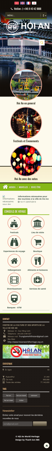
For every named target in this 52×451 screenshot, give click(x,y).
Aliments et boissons (38, 270)
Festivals (14, 232)
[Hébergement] (14, 263)
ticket (21, 400)
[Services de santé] (38, 281)
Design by (27, 439)
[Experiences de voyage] (14, 244)
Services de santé (37, 288)
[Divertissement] (14, 281)
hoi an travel (21, 395)
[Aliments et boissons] (38, 263)
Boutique (37, 251)
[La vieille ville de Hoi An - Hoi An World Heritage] (26, 27)
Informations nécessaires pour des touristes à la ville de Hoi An (33, 197)
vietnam (34, 395)
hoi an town (8, 400)
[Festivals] (14, 225)
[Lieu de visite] (37, 225)
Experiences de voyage (14, 251)
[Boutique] (37, 244)
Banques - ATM (14, 307)
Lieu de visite (37, 232)
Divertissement (14, 288)
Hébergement (14, 270)
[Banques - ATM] (14, 300)
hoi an (8, 395)
